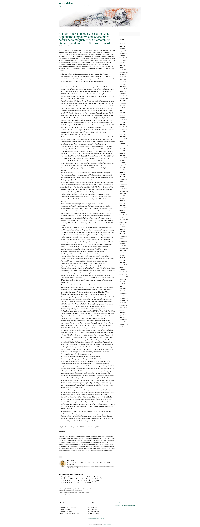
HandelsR (89, 29)
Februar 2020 (123, 89)
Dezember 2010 (124, 269)
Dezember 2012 (124, 212)
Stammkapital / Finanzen (88, 489)
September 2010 (124, 277)
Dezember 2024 (124, 55)
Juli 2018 (122, 105)
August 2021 (123, 79)
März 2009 (123, 317)
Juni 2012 (122, 227)
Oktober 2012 (123, 217)
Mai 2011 (122, 258)
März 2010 (123, 291)
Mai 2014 (122, 172)
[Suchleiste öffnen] (140, 28)
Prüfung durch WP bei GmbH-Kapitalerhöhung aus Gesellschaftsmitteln (83, 479)
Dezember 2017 (124, 117)
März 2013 (123, 205)
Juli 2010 (122, 281)
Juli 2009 (122, 310)
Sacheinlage (71, 490)
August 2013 (123, 193)
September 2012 (124, 219)
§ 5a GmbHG (79, 490)
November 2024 (124, 58)
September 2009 (124, 305)
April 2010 (123, 289)
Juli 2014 (122, 167)
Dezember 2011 (124, 241)
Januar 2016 (123, 141)
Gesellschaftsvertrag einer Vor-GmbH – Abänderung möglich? (81, 481)
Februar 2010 (123, 293)
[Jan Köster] (63, 466)
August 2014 (123, 165)
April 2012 (123, 231)
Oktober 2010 (123, 274)
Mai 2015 (122, 153)
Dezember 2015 (124, 143)
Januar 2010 (123, 296)
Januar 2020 (123, 91)
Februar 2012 (123, 236)
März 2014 (123, 177)
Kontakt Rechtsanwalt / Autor (123, 503)
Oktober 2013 (123, 189)
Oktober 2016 (123, 129)
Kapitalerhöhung (64, 490)
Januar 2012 (123, 239)
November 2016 (124, 127)
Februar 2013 (123, 208)
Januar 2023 (123, 67)
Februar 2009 (123, 319)
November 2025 (124, 48)
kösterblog (66, 3)
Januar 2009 (123, 322)
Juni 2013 (122, 198)
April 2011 (123, 260)
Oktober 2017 (123, 120)
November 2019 (124, 96)
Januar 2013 (123, 210)
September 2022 (124, 72)
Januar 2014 (123, 181)
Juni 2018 (122, 108)
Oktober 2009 (123, 303)
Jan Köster (70, 461)
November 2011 (124, 243)
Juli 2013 (122, 196)
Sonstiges (80, 489)
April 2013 (123, 203)
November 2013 (124, 186)
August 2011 (123, 250)
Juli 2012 (122, 224)
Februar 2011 (123, 265)
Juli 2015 (122, 148)
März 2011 (123, 262)
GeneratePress (107, 524)
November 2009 (124, 300)
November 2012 (124, 215)
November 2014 (124, 162)
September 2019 (124, 98)
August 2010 (123, 279)
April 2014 (123, 174)
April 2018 (123, 113)
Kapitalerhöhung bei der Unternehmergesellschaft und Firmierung (82, 477)
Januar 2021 (123, 82)
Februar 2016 (123, 139)
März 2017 (123, 124)
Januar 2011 (123, 267)
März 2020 (123, 86)
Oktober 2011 (123, 246)
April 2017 (123, 122)
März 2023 (123, 65)
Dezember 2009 (124, 298)
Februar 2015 (123, 158)
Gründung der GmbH (65, 489)
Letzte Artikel (66, 457)
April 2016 (123, 134)
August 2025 (123, 51)
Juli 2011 (122, 253)
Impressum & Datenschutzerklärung (125, 505)
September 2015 (124, 146)
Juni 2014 (122, 170)
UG (75, 490)
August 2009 (123, 308)
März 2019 (123, 101)
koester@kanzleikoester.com (96, 518)
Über (60, 457)
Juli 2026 (122, 44)
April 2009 (123, 315)
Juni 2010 (122, 284)
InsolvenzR (112, 29)
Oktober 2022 (123, 70)
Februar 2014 (123, 179)
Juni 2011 (122, 255)
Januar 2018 (123, 115)
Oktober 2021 (123, 77)
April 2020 (123, 84)
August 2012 (123, 222)
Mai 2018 (122, 110)
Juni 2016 (122, 132)
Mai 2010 (122, 286)
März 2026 (123, 46)
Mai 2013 (122, 200)
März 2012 (123, 234)
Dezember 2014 (124, 160)
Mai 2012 (122, 229)
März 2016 (123, 136)
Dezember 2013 (124, 184)
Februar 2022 (123, 74)
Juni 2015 (122, 151)
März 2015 (123, 155)
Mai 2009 (122, 312)
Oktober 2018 (123, 103)
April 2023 (123, 63)
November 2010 (124, 272)
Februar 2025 (123, 53)
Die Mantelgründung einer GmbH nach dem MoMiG (72, 494)
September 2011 (124, 248)
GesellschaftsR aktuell (64, 29)
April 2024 (123, 60)
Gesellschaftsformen (77, 29)
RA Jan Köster (123, 29)
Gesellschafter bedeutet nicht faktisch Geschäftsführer (78, 483)
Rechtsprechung (74, 489)
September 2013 (124, 191)
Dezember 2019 (124, 93)
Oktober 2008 (123, 327)
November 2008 (124, 324)
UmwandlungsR (101, 29)
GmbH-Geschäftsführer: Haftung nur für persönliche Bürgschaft (74, 492)
